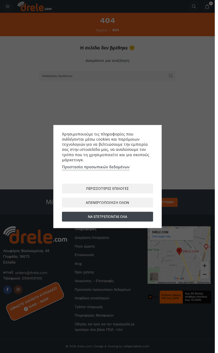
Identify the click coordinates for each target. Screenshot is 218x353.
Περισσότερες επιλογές (107, 188)
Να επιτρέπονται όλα (107, 216)
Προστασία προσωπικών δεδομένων (96, 166)
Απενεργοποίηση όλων (107, 202)
